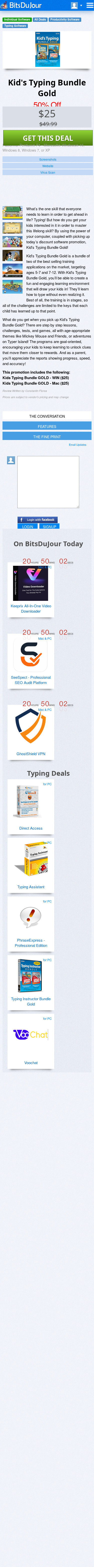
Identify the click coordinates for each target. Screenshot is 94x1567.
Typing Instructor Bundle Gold (31, 1001)
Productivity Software (64, 19)
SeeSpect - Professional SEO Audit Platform (31, 680)
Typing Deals (48, 773)
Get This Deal (48, 138)
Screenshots (47, 159)
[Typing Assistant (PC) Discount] (31, 856)
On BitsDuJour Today (48, 543)
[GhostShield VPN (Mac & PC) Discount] (31, 723)
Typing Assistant (30, 886)
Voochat (31, 1062)
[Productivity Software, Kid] (13, 287)
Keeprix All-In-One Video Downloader (31, 608)
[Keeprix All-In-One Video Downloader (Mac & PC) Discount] (31, 581)
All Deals (40, 19)
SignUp (49, 526)
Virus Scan (47, 172)
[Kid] (13, 213)
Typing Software (15, 26)
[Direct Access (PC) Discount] (31, 798)
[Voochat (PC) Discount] (31, 1032)
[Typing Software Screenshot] (13, 228)
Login (27, 526)
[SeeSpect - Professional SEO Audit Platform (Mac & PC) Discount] (31, 652)
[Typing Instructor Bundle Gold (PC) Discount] (31, 974)
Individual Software (17, 19)
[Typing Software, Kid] (13, 270)
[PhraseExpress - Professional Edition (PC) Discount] (31, 915)
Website (47, 166)
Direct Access (31, 828)
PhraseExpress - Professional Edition (31, 942)
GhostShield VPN (31, 753)
